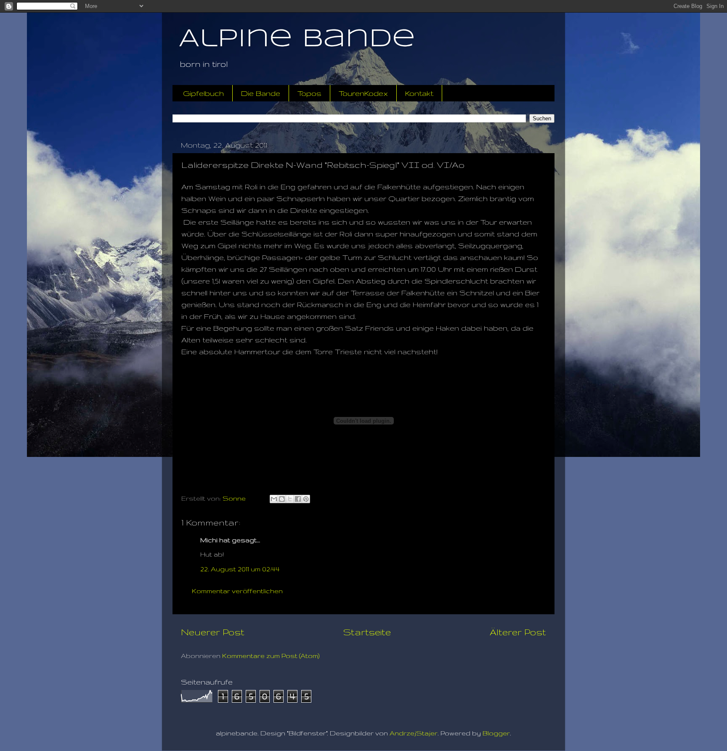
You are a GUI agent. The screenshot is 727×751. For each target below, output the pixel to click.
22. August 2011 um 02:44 (240, 569)
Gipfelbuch (203, 93)
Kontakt (419, 93)
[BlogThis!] (282, 499)
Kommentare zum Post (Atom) (271, 655)
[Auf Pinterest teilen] (306, 499)
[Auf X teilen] (290, 499)
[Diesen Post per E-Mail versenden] (274, 499)
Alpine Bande (297, 39)
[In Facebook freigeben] (298, 499)
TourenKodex (363, 93)
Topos (309, 93)
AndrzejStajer (414, 733)
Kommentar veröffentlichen (237, 590)
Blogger (496, 733)
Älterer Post (518, 632)
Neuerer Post (212, 632)
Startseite (367, 632)
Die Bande (260, 93)
